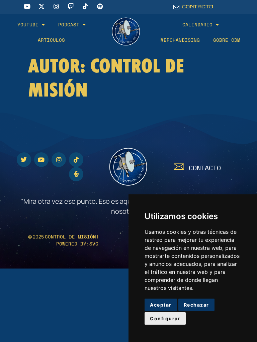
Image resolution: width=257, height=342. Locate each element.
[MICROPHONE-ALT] (76, 174)
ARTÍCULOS (51, 39)
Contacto (205, 168)
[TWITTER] (24, 159)
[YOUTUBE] (41, 159)
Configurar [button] (165, 318)
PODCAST (68, 24)
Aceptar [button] (161, 305)
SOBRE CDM (226, 39)
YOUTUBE (27, 24)
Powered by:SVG (77, 243)
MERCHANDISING (180, 39)
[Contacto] (179, 166)
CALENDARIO (197, 24)
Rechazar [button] (196, 305)
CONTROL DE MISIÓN (70, 236)
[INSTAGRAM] (59, 159)
